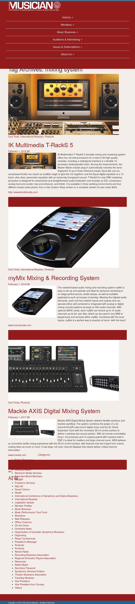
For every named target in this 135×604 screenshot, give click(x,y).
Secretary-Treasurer (25, 568)
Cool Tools (13, 136)
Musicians (20, 515)
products (101, 202)
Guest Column (22, 489)
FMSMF (19, 479)
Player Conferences (25, 538)
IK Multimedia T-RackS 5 (40, 144)
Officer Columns (23, 522)
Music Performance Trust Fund (31, 512)
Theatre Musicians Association (31, 574)
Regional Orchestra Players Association (35, 558)
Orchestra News (23, 528)
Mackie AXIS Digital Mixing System (54, 410)
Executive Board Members (28, 476)
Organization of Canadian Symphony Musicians (39, 532)
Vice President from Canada (29, 584)
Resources (20, 561)
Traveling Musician (24, 577)
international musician (55, 202)
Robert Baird (21, 564)
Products (49, 136)
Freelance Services (25, 482)
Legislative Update (24, 502)
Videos (18, 587)
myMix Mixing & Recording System (53, 277)
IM (28, 151)
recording (104, 335)
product (96, 335)
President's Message (26, 541)
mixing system (74, 202)
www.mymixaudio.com (19, 325)
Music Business (23, 509)
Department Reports (25, 466)
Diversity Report (23, 469)
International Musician (32, 136)
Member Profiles (23, 505)
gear (10, 464)
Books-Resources (24, 459)
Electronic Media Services (28, 473)
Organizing (20, 535)
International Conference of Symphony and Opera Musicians (46, 495)
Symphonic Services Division (30, 571)
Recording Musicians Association (32, 554)
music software (89, 202)
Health (18, 492)
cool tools (13, 202)
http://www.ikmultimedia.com (23, 192)
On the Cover (22, 525)
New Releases (22, 518)
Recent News (22, 551)
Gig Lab (19, 486)
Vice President (22, 581)
